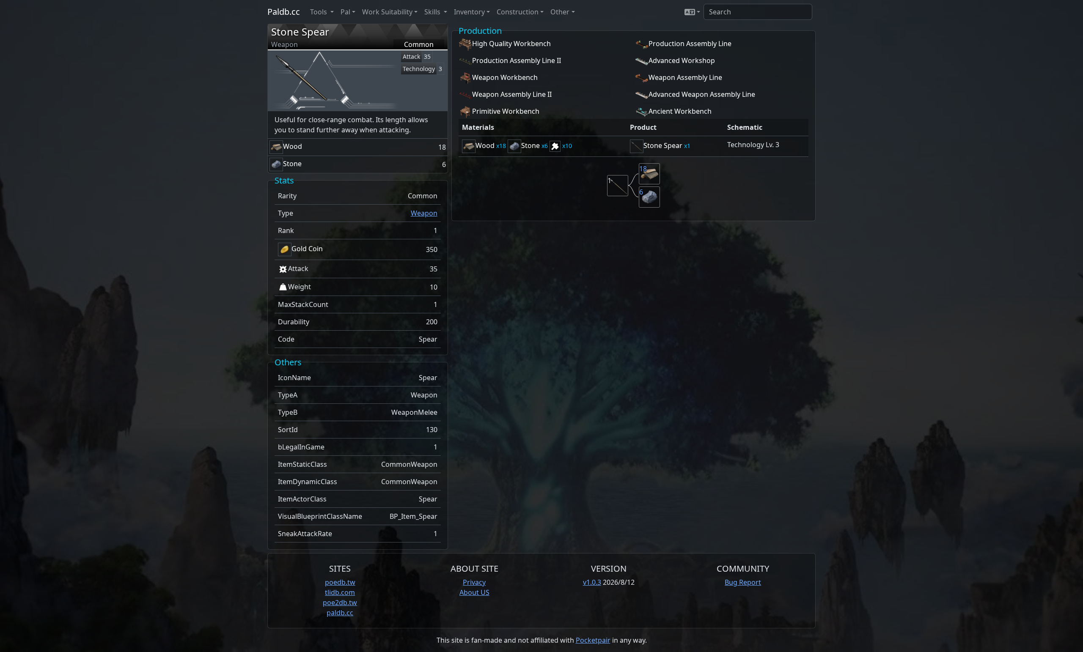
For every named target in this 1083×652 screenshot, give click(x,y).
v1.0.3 (592, 582)
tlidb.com (340, 592)
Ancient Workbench (680, 111)
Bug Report (743, 582)
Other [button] (559, 11)
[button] (692, 11)
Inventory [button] (469, 11)
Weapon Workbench (505, 77)
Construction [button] (518, 11)
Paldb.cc (283, 11)
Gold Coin (307, 248)
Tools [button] (319, 11)
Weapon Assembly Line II (512, 94)
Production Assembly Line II (516, 60)
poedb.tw (340, 582)
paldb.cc (340, 612)
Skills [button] (433, 11)
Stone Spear (300, 31)
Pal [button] (345, 11)
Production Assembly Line (690, 43)
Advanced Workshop (682, 60)
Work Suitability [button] (387, 11)
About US (474, 592)
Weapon (424, 213)
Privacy (474, 582)
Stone (292, 163)
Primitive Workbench (505, 111)
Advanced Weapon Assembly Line (702, 94)
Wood (292, 146)
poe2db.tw (340, 602)
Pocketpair (593, 640)
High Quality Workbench (511, 43)
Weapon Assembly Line (685, 77)
